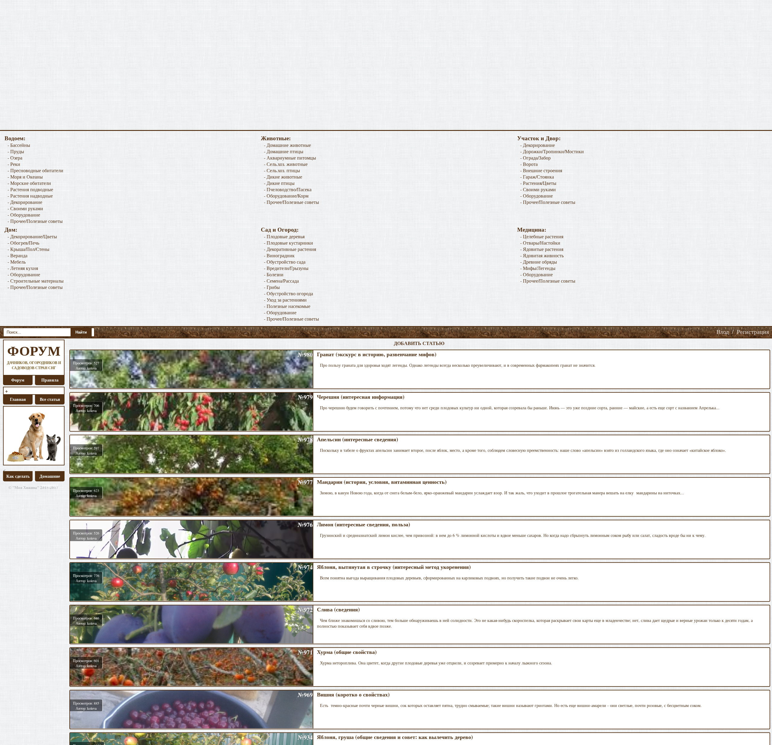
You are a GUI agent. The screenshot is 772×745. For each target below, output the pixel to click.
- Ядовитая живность (542, 255)
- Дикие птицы (279, 183)
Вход (723, 332)
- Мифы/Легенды (537, 268)
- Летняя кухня (23, 268)
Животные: (276, 138)
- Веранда (17, 255)
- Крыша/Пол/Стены (28, 249)
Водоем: (15, 138)
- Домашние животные (287, 145)
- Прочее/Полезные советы (35, 221)
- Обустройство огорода (288, 293)
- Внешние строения (541, 170)
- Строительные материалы (36, 280)
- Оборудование (24, 214)
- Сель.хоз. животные (286, 164)
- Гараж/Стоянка (537, 176)
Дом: (11, 229)
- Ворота (529, 164)
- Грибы (272, 287)
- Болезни (273, 274)
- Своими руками (25, 208)
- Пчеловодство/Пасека (288, 189)
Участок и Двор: (539, 138)
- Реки (14, 164)
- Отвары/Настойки (540, 242)
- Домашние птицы (283, 151)
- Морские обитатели (29, 183)
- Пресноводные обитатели (35, 170)
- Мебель (17, 261)
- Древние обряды (538, 261)
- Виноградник (279, 255)
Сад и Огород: (280, 229)
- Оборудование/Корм (286, 195)
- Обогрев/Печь (23, 242)
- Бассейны (19, 145)
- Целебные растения (541, 236)
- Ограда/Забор (535, 157)
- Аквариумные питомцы (290, 157)
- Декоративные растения (290, 249)
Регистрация (753, 332)
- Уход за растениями (285, 299)
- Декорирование (25, 202)
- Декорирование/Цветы (32, 236)
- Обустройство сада (284, 261)
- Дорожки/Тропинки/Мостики (552, 151)
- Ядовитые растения (541, 249)
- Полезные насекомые (287, 306)
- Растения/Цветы (538, 183)
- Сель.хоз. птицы (282, 170)
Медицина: (531, 229)
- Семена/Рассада (281, 280)
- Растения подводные (30, 189)
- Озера (15, 157)
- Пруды (16, 151)
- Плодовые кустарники (288, 242)
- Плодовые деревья (284, 236)
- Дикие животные (283, 176)
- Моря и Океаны (25, 176)
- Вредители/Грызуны (286, 268)
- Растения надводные (30, 195)
